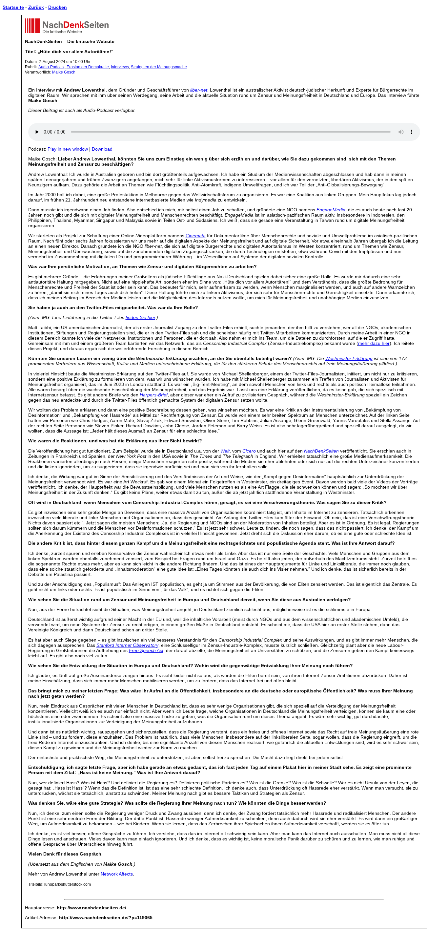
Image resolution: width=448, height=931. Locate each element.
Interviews (120, 67)
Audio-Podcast (51, 67)
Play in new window (68, 149)
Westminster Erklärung (349, 358)
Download (102, 149)
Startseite (13, 7)
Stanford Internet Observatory (127, 645)
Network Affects (117, 874)
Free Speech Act (146, 650)
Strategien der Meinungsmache (159, 67)
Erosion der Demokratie (88, 67)
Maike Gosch (63, 72)
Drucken (57, 7)
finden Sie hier (140, 317)
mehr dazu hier (374, 343)
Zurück (36, 7)
